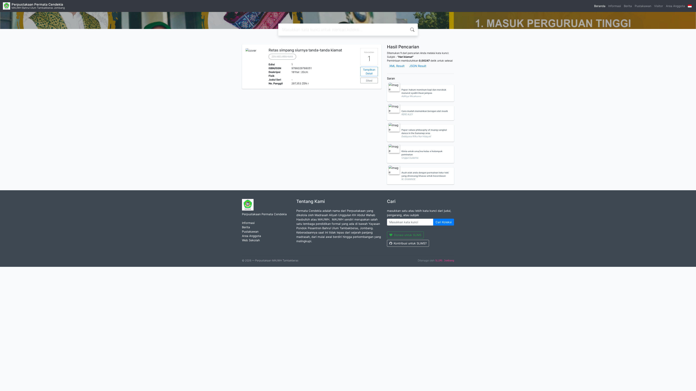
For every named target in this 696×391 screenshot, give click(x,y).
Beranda (599, 6)
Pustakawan (643, 6)
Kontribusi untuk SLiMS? (410, 243)
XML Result (397, 66)
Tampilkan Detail (369, 71)
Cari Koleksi (444, 222)
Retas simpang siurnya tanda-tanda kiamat (305, 50)
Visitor (658, 6)
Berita (628, 6)
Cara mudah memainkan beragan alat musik (424, 111)
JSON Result (417, 66)
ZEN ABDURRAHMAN (282, 56)
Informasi (614, 6)
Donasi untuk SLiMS (407, 235)
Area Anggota (675, 6)
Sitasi (369, 80)
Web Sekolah (251, 240)
